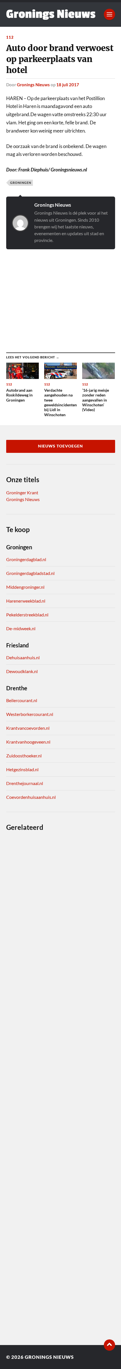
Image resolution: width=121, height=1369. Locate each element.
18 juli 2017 (67, 84)
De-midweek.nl (20, 628)
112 (10, 37)
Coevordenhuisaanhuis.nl (31, 797)
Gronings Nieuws (33, 84)
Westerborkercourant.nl (29, 714)
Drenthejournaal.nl (24, 783)
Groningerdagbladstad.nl (30, 573)
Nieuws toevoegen (60, 446)
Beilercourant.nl (21, 700)
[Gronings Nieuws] (50, 14)
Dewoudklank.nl (22, 671)
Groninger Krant (22, 492)
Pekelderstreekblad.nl (27, 614)
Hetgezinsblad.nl (22, 769)
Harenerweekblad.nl (25, 600)
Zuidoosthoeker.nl (24, 755)
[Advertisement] (60, 295)
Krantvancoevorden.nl (28, 728)
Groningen (20, 182)
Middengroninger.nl (25, 587)
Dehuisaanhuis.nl (23, 657)
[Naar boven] (109, 1345)
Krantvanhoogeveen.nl (28, 741)
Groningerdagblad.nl (26, 559)
